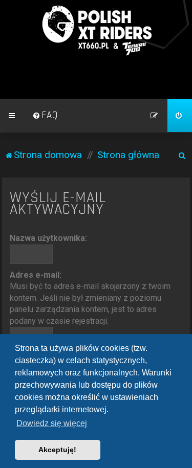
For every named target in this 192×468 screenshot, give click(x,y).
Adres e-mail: (35, 275)
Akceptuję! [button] (57, 449)
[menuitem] (45, 115)
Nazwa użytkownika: (48, 238)
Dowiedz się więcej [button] (51, 423)
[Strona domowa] (96, 30)
